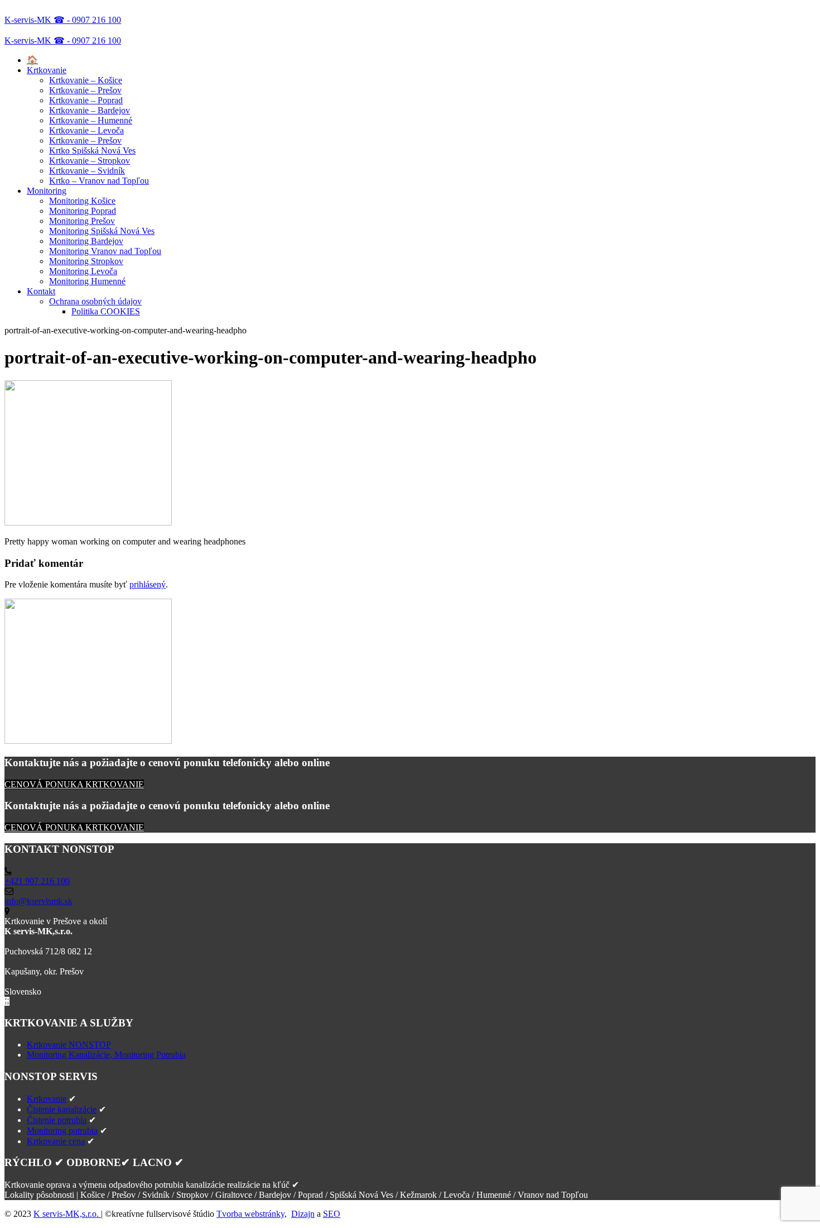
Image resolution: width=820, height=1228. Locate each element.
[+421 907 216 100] (8, 871)
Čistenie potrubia (56, 1120)
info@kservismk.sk (38, 901)
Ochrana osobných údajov (95, 301)
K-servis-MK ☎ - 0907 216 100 (62, 20)
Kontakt (41, 291)
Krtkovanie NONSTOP (69, 1044)
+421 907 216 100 (37, 881)
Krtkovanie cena (56, 1141)
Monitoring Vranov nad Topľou (105, 251)
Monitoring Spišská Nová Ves (102, 231)
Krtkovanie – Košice (85, 80)
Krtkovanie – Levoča (86, 130)
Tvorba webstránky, (251, 1214)
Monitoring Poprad (82, 211)
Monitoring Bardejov (86, 241)
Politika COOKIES (105, 311)
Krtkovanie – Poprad (86, 100)
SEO (331, 1214)
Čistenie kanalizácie (62, 1109)
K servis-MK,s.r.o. (67, 1214)
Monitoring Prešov (82, 221)
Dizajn (303, 1214)
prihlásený (147, 584)
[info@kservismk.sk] (8, 891)
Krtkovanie (46, 70)
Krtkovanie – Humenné (90, 120)
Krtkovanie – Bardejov (89, 110)
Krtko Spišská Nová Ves (92, 150)
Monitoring (46, 190)
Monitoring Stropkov (86, 261)
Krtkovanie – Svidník (87, 170)
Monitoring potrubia (62, 1130)
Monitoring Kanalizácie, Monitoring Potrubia (106, 1054)
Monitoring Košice (82, 201)
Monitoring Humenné (87, 281)
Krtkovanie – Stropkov (89, 160)
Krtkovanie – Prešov (85, 90)
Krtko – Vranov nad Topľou (99, 180)
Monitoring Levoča (83, 271)
